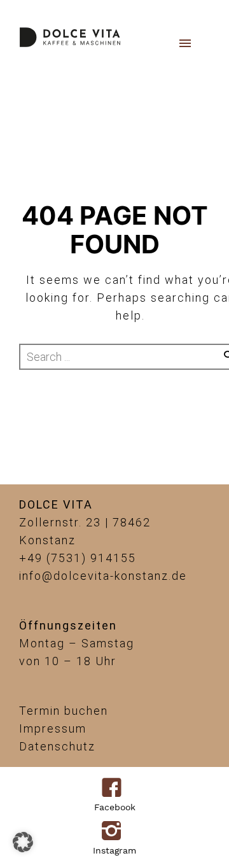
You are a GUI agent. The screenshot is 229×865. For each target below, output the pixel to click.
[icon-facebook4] (115, 789)
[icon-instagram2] (115, 832)
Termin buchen (63, 710)
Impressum (53, 728)
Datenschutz (57, 746)
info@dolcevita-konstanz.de (103, 575)
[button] (23, 842)
